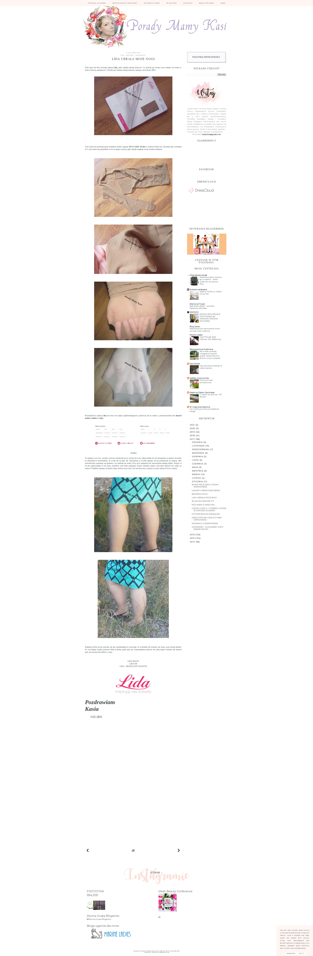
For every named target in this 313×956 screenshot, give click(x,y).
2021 (193, 425)
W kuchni (171, 3)
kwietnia (198, 471)
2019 (193, 432)
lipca (196, 460)
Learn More (290, 953)
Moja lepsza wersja (198, 275)
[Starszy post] (179, 851)
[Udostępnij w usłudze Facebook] (98, 717)
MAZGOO (194, 312)
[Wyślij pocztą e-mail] (91, 717)
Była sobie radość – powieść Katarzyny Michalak (202, 307)
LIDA (122, 55)
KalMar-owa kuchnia (199, 378)
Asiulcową (155, 951)
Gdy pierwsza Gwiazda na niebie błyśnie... (211, 367)
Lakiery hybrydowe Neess (206, 490)
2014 (193, 542)
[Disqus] (133, 752)
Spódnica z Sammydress (205, 523)
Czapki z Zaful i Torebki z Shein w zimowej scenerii (209, 509)
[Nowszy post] (87, 851)
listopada (198, 446)
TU (153, 70)
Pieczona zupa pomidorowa (206, 381)
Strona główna (97, 3)
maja (195, 467)
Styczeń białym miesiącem (206, 514)
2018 (193, 435)
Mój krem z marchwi (203, 505)
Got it (301, 953)
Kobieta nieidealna (198, 289)
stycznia (198, 482)
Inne (223, 3)
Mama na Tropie (197, 304)
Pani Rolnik (195, 363)
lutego (197, 478)
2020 (193, 428)
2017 (193, 439)
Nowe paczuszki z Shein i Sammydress (205, 485)
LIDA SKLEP (133, 661)
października (201, 449)
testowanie (140, 55)
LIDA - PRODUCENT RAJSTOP (133, 666)
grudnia (197, 442)
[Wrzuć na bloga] (94, 717)
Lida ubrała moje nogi (204, 497)
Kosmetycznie (152, 3)
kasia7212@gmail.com (211, 134)
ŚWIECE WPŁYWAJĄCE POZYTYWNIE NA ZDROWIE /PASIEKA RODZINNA (210, 317)
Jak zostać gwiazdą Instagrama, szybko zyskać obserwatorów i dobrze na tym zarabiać (210, 354)
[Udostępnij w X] (96, 717)
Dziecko (188, 3)
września (198, 453)
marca (196, 474)
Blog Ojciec (195, 326)
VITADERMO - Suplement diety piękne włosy (207, 528)
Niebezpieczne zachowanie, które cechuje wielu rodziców (205, 330)
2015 (192, 538)
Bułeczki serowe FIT (203, 501)
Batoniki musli (200, 494)
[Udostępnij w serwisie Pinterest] (101, 717)
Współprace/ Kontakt (124, 3)
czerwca (198, 464)
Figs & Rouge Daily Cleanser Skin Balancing (210, 338)
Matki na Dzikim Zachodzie (202, 392)
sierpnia (198, 456)
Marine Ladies (196, 335)
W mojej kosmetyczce (200, 407)
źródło (133, 453)
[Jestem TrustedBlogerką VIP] (159, 917)
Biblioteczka (206, 3)
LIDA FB (133, 664)
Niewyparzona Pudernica (201, 349)
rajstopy (130, 55)
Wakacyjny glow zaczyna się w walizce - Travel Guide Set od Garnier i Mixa (211, 280)
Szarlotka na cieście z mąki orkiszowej (207, 518)
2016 (193, 535)
